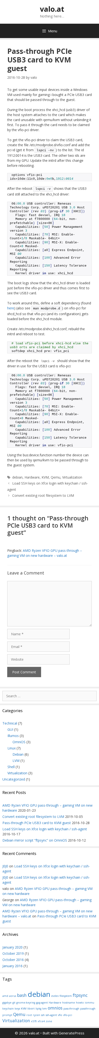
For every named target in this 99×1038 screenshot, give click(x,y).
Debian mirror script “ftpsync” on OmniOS (34, 840)
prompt (7, 1015)
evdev (55, 996)
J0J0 (5, 866)
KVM (45, 477)
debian (17, 477)
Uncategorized (13, 779)
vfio (60, 1015)
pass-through (71, 1008)
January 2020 (12, 947)
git (13, 1002)
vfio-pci (67, 1015)
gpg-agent (42, 1002)
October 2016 (13, 959)
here (10, 308)
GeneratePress (71, 1033)
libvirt (31, 1008)
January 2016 (12, 966)
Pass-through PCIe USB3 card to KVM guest (36, 822)
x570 (34, 1021)
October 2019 (13, 953)
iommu (89, 1002)
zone (49, 1021)
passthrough (87, 1008)
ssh (43, 1015)
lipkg (38, 1008)
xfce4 (41, 1021)
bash (22, 995)
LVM (15, 760)
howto (80, 1002)
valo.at (52, 9)
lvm (44, 1008)
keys (17, 1008)
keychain (8, 1008)
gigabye (7, 1002)
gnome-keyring (25, 1002)
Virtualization (72, 477)
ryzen (36, 1015)
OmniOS (18, 742)
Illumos (13, 735)
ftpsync (80, 995)
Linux (11, 748)
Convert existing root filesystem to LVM (43, 495)
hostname (68, 1002)
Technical (9, 723)
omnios (55, 1008)
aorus (12, 996)
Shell (11, 767)
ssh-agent (51, 1015)
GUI (10, 729)
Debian (18, 754)
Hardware (32, 477)
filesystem (66, 996)
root (29, 1015)
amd (5, 996)
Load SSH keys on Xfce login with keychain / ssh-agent (44, 829)
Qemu (55, 477)
